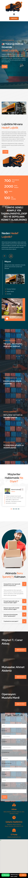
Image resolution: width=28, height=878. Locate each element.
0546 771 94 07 (20, 704)
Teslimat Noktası (7, 763)
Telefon (5, 741)
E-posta (5, 730)
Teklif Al (23, 875)
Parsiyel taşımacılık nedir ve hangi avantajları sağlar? (11, 601)
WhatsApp (6, 875)
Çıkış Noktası (6, 752)
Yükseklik (5, 785)
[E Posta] (14, 830)
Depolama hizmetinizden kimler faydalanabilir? (11, 615)
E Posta (14, 834)
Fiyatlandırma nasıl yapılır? (11, 621)
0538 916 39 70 (20, 677)
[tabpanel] (14, 496)
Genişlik (4, 774)
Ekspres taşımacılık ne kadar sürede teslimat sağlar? (11, 608)
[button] (14, 14)
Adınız (4, 719)
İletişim (3, 67)
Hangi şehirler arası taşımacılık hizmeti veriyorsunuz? (12, 584)
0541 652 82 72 (20, 650)
